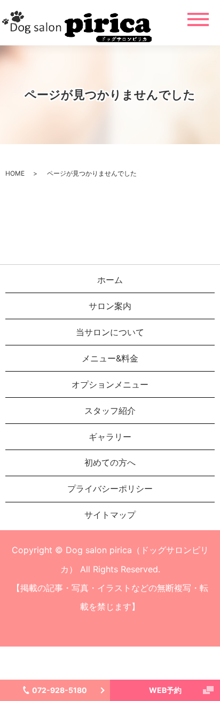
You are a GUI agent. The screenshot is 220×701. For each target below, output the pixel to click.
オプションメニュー (110, 384)
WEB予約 (165, 690)
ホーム (110, 279)
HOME (15, 173)
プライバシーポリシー (110, 488)
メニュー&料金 (110, 358)
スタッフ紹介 (110, 410)
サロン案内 (110, 306)
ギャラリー (110, 436)
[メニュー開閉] (198, 19)
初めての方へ (110, 462)
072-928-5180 (59, 690)
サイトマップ (110, 514)
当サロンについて (110, 332)
